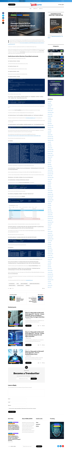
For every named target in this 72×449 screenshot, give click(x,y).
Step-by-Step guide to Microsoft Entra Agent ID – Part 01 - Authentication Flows (34, 353)
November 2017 (50, 218)
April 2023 (49, 121)
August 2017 (50, 223)
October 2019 (50, 175)
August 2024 (50, 114)
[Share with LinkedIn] (3, 18)
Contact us (35, 8)
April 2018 (49, 209)
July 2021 (49, 142)
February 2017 (50, 231)
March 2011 (49, 287)
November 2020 (50, 151)
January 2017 (50, 233)
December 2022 (50, 125)
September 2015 (50, 257)
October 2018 (50, 197)
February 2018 (50, 212)
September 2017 (50, 222)
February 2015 (50, 270)
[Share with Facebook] (3, 13)
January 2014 (50, 285)
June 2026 (49, 101)
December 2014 (50, 274)
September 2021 (50, 140)
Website (9, 405)
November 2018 (50, 196)
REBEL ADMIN (13, 446)
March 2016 (50, 248)
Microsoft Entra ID (12, 285)
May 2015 (49, 264)
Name (9, 398)
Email (9, 402)
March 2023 (50, 123)
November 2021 (50, 138)
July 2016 (49, 242)
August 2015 (50, 259)
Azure (18, 283)
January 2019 (50, 192)
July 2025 (49, 106)
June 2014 (49, 283)
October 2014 (50, 277)
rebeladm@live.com (29, 280)
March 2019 (50, 188)
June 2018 (49, 205)
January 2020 (50, 170)
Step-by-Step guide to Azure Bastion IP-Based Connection (57, 433)
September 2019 (50, 177)
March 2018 (50, 210)
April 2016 (49, 246)
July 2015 (49, 261)
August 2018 (50, 201)
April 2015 (49, 266)
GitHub (37, 426)
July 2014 (49, 281)
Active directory (11, 283)
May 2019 (49, 184)
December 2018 (50, 194)
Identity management (24, 283)
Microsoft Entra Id (20, 285)
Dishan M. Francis (13, 30)
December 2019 (50, 171)
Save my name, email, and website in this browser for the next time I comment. (22, 408)
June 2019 (49, 183)
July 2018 (49, 203)
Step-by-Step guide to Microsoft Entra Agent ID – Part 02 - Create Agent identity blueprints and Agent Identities (14, 438)
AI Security (11, 343)
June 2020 (49, 160)
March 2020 (50, 166)
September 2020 (51, 155)
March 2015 (50, 268)
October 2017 (50, 220)
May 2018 (49, 207)
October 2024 (50, 110)
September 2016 (50, 238)
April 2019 (49, 186)
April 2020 (49, 164)
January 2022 (50, 134)
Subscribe (12, 4)
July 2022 (49, 129)
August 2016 (50, 240)
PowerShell (28, 285)
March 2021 (50, 145)
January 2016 (50, 251)
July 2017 (49, 225)
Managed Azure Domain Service (34, 283)
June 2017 (49, 227)
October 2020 (50, 153)
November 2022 (50, 127)
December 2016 (50, 235)
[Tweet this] (3, 16)
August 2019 (50, 179)
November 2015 (50, 253)
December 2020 (50, 149)
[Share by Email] (3, 23)
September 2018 (50, 199)
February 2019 (50, 190)
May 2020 (49, 162)
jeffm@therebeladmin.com (30, 117)
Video (30, 8)
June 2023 (49, 119)
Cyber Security (17, 343)
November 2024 (50, 108)
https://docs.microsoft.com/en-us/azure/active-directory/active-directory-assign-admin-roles (24, 135)
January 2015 (50, 272)
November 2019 (50, 173)
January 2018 (50, 214)
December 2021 (50, 136)
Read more (28, 325)
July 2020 (49, 158)
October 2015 (50, 255)
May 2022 (49, 132)
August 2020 (50, 157)
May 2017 (49, 229)
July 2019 (49, 181)
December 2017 (50, 216)
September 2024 (51, 112)
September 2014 (50, 279)
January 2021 (50, 147)
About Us (40, 8)
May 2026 (49, 103)
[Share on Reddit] (3, 20)
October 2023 (50, 116)
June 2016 (49, 244)
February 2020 (50, 168)
